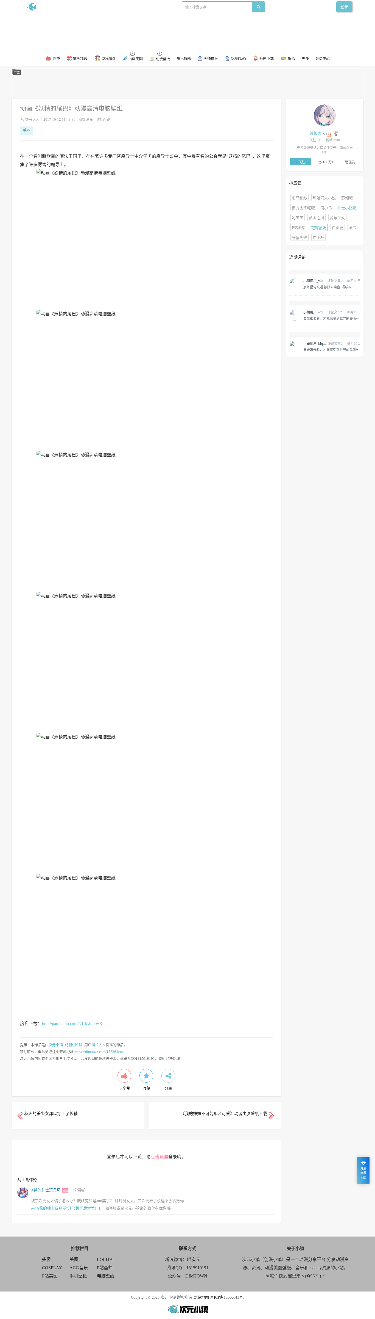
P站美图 (50, 1276)
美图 (26, 130)
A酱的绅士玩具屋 (46, 1190)
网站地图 (201, 1297)
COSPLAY (52, 1267)
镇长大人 (32, 119)
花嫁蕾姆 (318, 228)
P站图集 (299, 228)
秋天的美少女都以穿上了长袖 (51, 1113)
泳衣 (353, 228)
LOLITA (105, 1259)
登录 (344, 7)
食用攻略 (101, 7)
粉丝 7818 (333, 140)
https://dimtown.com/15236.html (99, 1052)
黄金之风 (316, 218)
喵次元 (193, 1259)
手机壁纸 (78, 1276)
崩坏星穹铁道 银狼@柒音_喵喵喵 (327, 287)
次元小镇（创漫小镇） (66, 1045)
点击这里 (159, 1156)
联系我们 (120, 7)
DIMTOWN (196, 1276)
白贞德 (337, 228)
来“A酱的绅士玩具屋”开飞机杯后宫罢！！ (66, 1208)
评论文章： (323, 281)
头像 (46, 1259)
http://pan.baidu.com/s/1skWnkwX (72, 1023)
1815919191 (197, 1267)
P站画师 (105, 1267)
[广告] (187, 94)
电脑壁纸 (105, 1276)
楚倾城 (347, 198)
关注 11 (315, 140)
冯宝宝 (297, 218)
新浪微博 (82, 7)
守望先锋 (299, 238)
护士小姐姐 (347, 208)
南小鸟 (326, 208)
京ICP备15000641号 (226, 1297)
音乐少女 (337, 218)
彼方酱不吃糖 (303, 208)
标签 (135, 7)
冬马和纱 (299, 198)
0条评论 (103, 119)
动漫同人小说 (324, 198)
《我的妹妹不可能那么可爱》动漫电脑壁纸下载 (224, 1113)
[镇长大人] (325, 115)
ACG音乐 (78, 1267)
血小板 (318, 238)
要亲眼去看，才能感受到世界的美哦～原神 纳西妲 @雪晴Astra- (331, 318)
